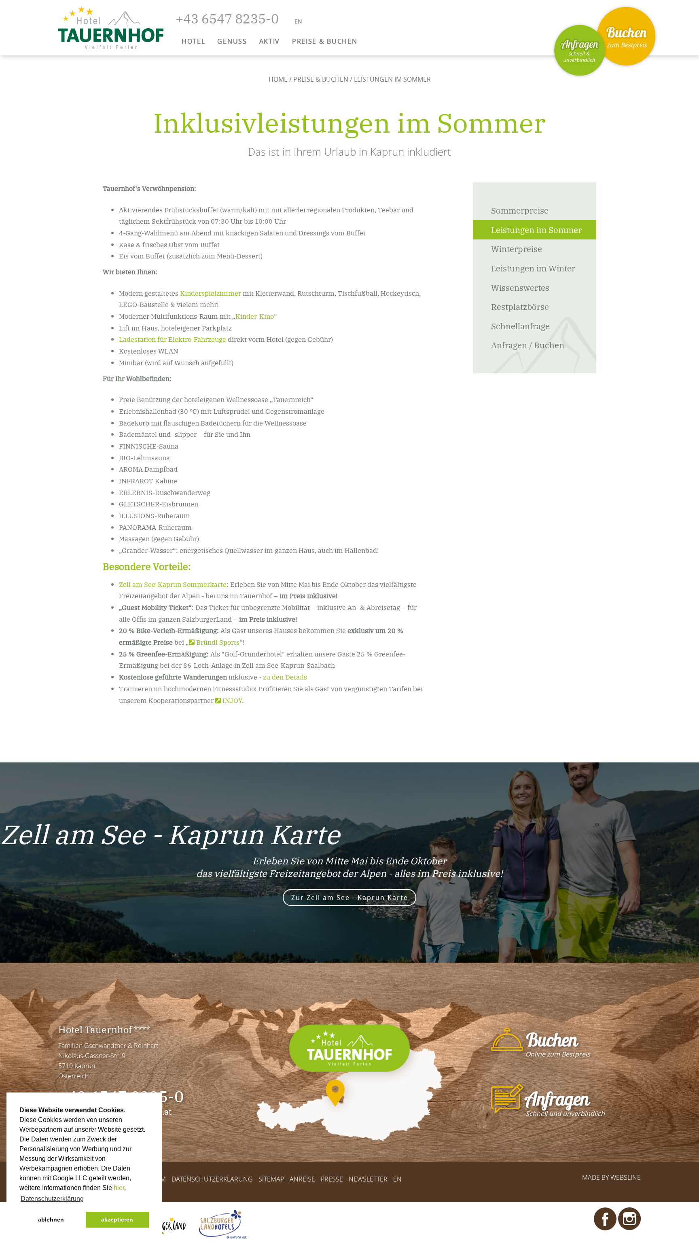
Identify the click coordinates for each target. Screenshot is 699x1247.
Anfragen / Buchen (527, 344)
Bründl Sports (217, 641)
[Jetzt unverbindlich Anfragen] (579, 50)
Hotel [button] (193, 41)
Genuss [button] (232, 41)
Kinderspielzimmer (210, 292)
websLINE (625, 1177)
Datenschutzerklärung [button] (52, 1198)
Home (278, 79)
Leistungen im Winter (533, 268)
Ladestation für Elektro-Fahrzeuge (172, 339)
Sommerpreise (520, 210)
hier (119, 1187)
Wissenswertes (520, 287)
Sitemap (271, 1179)
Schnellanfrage (520, 325)
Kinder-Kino (254, 315)
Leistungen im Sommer (536, 229)
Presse (332, 1179)
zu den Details (285, 676)
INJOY (232, 700)
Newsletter (368, 1179)
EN (397, 1179)
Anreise (302, 1179)
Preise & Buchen (320, 79)
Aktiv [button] (269, 41)
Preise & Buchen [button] (324, 41)
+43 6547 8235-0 (227, 18)
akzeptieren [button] (117, 1219)
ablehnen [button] (51, 1219)
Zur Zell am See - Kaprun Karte (349, 897)
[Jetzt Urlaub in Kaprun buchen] (626, 36)
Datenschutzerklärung (212, 1179)
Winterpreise (516, 248)
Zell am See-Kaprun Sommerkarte (173, 584)
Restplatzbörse (520, 306)
